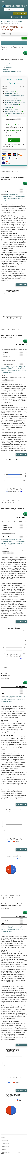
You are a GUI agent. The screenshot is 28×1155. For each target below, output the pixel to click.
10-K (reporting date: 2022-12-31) (15, 198)
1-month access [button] (13, 131)
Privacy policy (5, 1143)
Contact (3, 1149)
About (3, 1137)
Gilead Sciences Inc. (16, 21)
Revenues (5, 69)
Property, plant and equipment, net (12, 71)
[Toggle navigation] (3, 2)
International (9, 67)
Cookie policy (5, 1146)
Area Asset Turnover (8, 64)
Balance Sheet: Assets (11, 93)
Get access (15, 17)
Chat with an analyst (20, 13)
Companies (7, 21)
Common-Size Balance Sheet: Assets (14, 95)
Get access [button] (15, 140)
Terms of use (4, 1140)
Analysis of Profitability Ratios (12, 100)
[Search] (25, 9)
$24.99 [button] (24, 38)
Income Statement (9, 91)
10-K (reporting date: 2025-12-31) (14, 194)
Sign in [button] (24, 17)
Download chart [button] (22, 284)
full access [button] (11, 125)
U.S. (7, 66)
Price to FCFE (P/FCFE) (11, 109)
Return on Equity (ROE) (13, 111)
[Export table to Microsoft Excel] (25, 183)
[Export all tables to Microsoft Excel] (25, 53)
